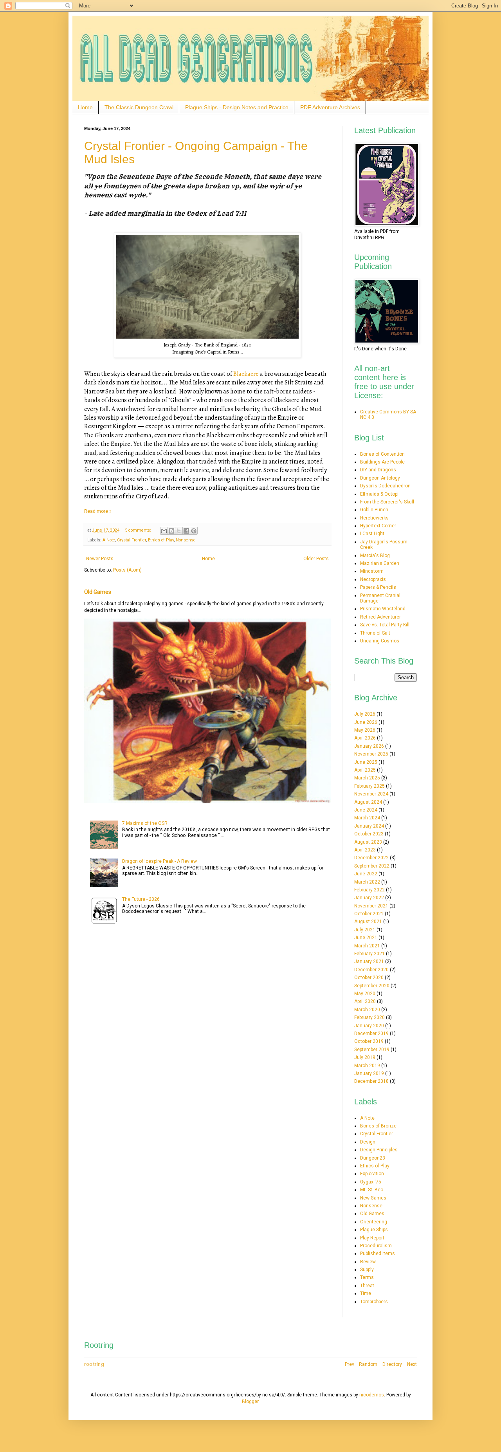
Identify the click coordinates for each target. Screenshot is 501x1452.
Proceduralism (376, 1245)
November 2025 (371, 754)
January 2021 (369, 961)
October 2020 (369, 977)
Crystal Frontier (131, 540)
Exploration (372, 1173)
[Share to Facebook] (186, 531)
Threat (367, 1285)
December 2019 (371, 1033)
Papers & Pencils (378, 587)
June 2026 (365, 722)
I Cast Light (372, 533)
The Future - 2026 (141, 899)
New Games (373, 1198)
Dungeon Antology (380, 478)
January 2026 (369, 746)
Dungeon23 (372, 1158)
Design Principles (379, 1150)
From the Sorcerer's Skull (387, 502)
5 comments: (138, 530)
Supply (367, 1269)
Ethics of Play (161, 540)
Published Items (377, 1253)
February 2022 (369, 890)
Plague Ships (374, 1229)
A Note (109, 540)
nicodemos (371, 1395)
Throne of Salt (375, 633)
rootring (94, 1364)
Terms (367, 1277)
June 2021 (365, 937)
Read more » (98, 511)
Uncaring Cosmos (379, 641)
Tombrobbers (374, 1301)
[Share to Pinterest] (194, 531)
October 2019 (369, 1041)
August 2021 (368, 921)
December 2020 (371, 969)
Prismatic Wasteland (382, 608)
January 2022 (369, 897)
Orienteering (373, 1222)
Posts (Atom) (127, 570)
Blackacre (246, 374)
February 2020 (369, 1017)
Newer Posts (100, 558)
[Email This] (164, 531)
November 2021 (371, 906)
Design (367, 1142)
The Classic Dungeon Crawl (139, 107)
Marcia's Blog (375, 555)
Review (368, 1261)
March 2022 (367, 882)
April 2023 (365, 850)
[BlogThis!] (171, 531)
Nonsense (186, 540)
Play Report (372, 1238)
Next (412, 1364)
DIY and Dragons (378, 470)
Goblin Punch (374, 509)
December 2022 (371, 857)
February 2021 (369, 953)
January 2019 (369, 1073)
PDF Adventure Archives (330, 107)
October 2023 (369, 834)
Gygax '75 (370, 1182)
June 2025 (365, 762)
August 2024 (368, 802)
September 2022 (371, 866)
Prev (349, 1364)
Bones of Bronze (378, 1126)
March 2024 (367, 818)
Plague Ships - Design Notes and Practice (236, 107)
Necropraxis (373, 579)
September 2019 (371, 1049)
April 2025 (365, 770)
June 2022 (365, 874)
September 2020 (371, 985)
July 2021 (364, 930)
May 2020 (364, 993)
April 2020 (365, 1001)
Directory (392, 1364)
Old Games (97, 592)
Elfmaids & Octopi (379, 494)
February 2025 (369, 786)
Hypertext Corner (378, 525)
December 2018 (371, 1081)
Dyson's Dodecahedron (385, 486)
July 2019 (364, 1057)
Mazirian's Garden (379, 563)
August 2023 (368, 842)
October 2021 (369, 913)
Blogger (250, 1401)
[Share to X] (179, 531)
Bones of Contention (382, 454)
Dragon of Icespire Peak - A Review (159, 861)
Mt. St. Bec (371, 1189)
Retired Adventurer (380, 617)
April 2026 (365, 738)
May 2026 (364, 730)
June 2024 (365, 810)
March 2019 (367, 1065)
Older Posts (316, 558)
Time (365, 1293)
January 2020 (369, 1025)
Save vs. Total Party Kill (384, 625)
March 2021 (367, 946)
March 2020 (367, 1009)
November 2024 (371, 794)
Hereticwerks (374, 518)
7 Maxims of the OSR (145, 823)
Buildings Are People (382, 462)
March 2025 (367, 778)
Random (368, 1364)
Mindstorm (372, 571)
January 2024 (369, 826)
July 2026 (364, 714)
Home (85, 107)
